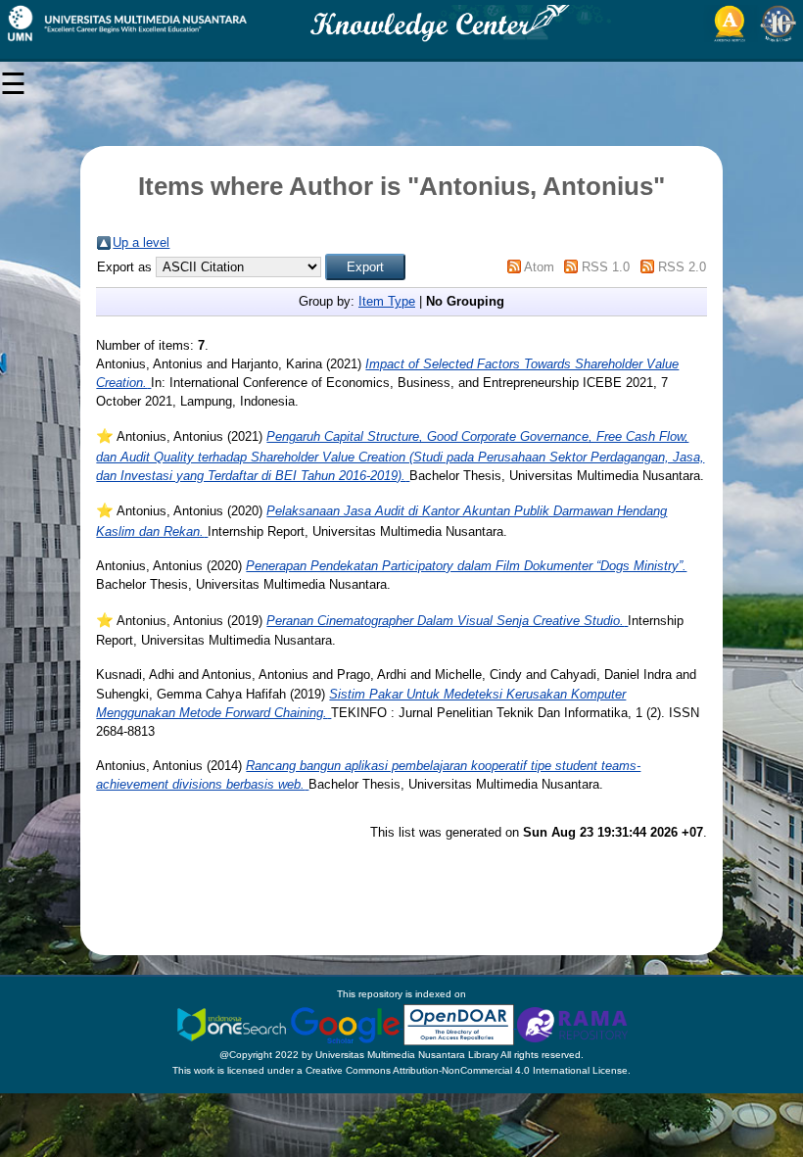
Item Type (386, 301)
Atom (539, 267)
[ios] (233, 1024)
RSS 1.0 (606, 267)
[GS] (346, 1024)
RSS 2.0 (682, 267)
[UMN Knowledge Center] (401, 23)
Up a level (141, 242)
